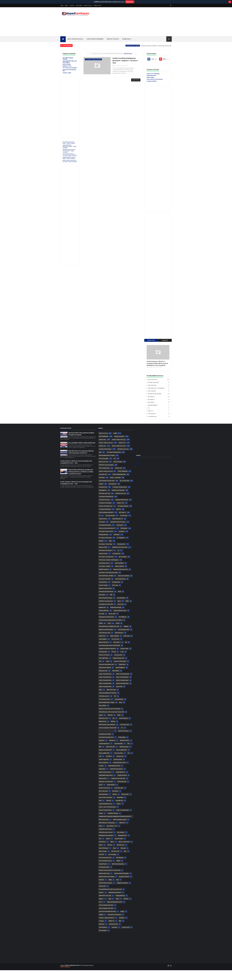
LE (99, 515)
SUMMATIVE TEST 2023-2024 (119, 547)
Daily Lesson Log (152, 379)
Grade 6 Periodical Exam (122, 680)
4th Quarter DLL (112, 484)
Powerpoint (121, 531)
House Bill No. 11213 (112, 826)
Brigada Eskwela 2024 (118, 658)
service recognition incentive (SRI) (107, 727)
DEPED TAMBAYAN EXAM (119, 474)
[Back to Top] (171, 966)
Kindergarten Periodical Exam (106, 617)
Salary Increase (103, 518)
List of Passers (115, 639)
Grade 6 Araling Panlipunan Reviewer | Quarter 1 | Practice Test (125, 60)
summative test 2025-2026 (106, 604)
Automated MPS (118, 743)
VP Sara (114, 651)
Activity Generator (151, 75)
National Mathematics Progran (106, 702)
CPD (100, 661)
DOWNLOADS (126, 39)
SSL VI (100, 902)
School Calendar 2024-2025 (106, 908)
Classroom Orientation (123, 575)
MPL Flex (110, 845)
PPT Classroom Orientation (70, 67)
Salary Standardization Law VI (114, 902)
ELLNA (100, 784)
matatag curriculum (119, 436)
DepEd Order (102, 636)
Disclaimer (79, 5)
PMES (127, 601)
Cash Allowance (121, 598)
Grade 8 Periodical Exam (122, 683)
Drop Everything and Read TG (106, 512)
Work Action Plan (113, 924)
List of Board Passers (104, 699)
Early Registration (103, 794)
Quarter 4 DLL (118, 468)
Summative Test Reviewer (114, 914)
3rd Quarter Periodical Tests (120, 487)
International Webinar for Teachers (107, 693)
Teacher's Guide (67, 72)
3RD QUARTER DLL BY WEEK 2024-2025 (109, 626)
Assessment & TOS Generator (155, 79)
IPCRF (119, 591)
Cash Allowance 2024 (123, 629)
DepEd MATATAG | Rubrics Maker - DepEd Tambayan (69, 158)
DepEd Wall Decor (120, 772)
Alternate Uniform (124, 740)
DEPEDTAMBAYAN (103, 436)
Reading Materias (152, 405)
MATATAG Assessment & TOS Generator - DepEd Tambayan (69, 151)
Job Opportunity (116, 582)
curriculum (114, 927)
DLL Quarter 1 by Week (104, 566)
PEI (126, 642)
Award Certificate (119, 563)
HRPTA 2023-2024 (152, 385)
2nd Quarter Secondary (105, 734)
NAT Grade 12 (151, 399)
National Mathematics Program (107, 455)
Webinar (113, 721)
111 (122, 727)
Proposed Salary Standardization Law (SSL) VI (110, 620)
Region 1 (101, 898)
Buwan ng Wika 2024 (121, 750)
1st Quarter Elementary (105, 509)
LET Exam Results (110, 515)
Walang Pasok (102, 721)
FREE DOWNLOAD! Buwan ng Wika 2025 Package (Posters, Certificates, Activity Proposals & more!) (80, 472)
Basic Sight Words (103, 658)
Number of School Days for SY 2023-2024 (109, 708)
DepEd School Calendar (105, 667)
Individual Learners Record (105, 832)
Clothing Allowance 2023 (119, 762)
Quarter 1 (101, 892)
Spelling (101, 914)
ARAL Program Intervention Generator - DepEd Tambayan (70, 161)
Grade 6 (101, 813)
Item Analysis (120, 832)
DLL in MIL (101, 613)
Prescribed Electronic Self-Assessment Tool (110, 889)
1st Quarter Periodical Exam (114, 452)
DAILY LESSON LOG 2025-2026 (107, 480)
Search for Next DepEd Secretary (107, 911)
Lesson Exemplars (103, 458)
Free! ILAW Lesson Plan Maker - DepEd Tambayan (69, 142)
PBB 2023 (101, 879)
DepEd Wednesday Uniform (106, 775)
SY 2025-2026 (123, 515)
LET (115, 696)
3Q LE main (115, 585)
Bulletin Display (66, 64)
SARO (117, 898)
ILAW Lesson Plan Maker (95, 39)
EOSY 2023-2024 (119, 788)
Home (61, 5)
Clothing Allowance (104, 610)
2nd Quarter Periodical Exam (106, 496)
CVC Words (109, 756)
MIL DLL (101, 845)
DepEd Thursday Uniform (116, 769)
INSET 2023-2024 (152, 391)
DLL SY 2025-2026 (124, 480)
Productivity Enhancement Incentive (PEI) (109, 645)
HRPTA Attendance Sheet (119, 819)
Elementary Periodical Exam (106, 591)
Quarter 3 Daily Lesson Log (118, 446)
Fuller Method (115, 670)
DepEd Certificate (119, 566)
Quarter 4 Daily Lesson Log (106, 471)
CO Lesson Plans (118, 753)
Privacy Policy (88, 5)
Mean (114, 848)
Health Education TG (117, 518)
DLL (115, 458)
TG (148, 408)
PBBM (110, 879)
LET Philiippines (121, 537)
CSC (100, 756)
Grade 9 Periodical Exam (105, 686)
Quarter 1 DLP (120, 503)
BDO (129, 743)
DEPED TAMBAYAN (122, 471)
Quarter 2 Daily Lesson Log (118, 439)
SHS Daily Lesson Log (104, 493)
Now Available (102, 705)
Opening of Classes (124, 876)
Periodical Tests (103, 487)
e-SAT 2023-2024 (152, 413)
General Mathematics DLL (105, 803)
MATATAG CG (102, 841)
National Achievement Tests (120, 569)
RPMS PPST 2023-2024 (105, 895)
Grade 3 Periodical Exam (122, 677)
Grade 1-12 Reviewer (115, 477)
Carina (107, 661)
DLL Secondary (122, 556)
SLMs (110, 541)
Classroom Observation (120, 661)
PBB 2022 (110, 715)
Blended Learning (124, 746)
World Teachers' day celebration (107, 724)
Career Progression (104, 759)
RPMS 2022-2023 (103, 718)
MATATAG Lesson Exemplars (106, 465)
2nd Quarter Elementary (105, 525)
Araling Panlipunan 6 (104, 743)
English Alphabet (114, 636)
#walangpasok (102, 490)
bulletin (101, 623)
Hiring (100, 826)
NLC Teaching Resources (105, 860)
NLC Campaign (112, 854)
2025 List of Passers (123, 731)
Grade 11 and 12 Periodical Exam (107, 807)
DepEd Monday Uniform (114, 765)
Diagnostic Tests (67, 66)
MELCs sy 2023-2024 (124, 841)
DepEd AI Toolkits (113, 39)
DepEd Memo (122, 664)
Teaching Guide (103, 651)
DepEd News (102, 769)
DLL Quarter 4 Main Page (105, 537)
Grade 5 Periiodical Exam (105, 810)
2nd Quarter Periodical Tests (106, 737)
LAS (100, 838)
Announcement (118, 655)
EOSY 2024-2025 (103, 791)
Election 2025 (125, 794)
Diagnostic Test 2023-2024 (118, 778)
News (120, 702)
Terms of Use (97, 5)
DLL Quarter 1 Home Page (105, 544)
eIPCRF (117, 623)
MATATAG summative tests (106, 601)
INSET (100, 689)
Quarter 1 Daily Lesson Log (106, 442)
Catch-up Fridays (117, 461)
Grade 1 (119, 803)
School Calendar (123, 718)
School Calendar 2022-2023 (106, 905)
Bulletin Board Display (115, 607)
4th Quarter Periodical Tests (106, 531)
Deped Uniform (103, 778)
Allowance (101, 740)
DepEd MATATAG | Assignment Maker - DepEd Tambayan (69, 146)
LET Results (102, 522)
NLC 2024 (101, 854)
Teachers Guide (124, 648)
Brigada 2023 (102, 607)
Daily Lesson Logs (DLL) (75, 39)
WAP (120, 921)
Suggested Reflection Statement (107, 648)
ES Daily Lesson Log (120, 493)
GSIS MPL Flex (119, 800)
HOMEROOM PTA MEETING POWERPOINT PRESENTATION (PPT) (115, 816)
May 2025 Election (103, 848)
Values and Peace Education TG (107, 528)
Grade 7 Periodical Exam (105, 683)
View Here (129, 2)
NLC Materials (119, 857)
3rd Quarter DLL (116, 553)
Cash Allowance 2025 (104, 632)
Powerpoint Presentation (105, 503)
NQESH (118, 860)
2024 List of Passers (104, 655)
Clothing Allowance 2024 (120, 610)
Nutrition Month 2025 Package (106, 876)
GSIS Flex (108, 800)
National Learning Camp (118, 864)
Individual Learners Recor (105, 829)
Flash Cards (127, 636)
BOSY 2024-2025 (110, 746)
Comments (165, 340)
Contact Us (139, 461)
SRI (113, 718)
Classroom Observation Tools (106, 664)
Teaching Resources (104, 563)
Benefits (101, 484)
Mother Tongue (103, 851)
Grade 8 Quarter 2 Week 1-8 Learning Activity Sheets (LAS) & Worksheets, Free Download (145, 46)
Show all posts (128, 53)
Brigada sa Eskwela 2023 (105, 588)
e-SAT (122, 651)
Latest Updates (103, 639)
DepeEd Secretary (122, 775)
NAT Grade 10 (151, 396)
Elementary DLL (121, 544)
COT (129, 753)
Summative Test (103, 474)
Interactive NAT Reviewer (154, 393)
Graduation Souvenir (113, 813)
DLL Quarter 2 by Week (104, 579)
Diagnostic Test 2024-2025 (106, 781)
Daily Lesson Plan (103, 461)
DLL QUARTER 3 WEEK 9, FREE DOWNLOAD (81, 443)
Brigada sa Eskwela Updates (106, 629)
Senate (122, 911)
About (66, 5)
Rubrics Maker (150, 77)
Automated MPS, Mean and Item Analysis (70, 61)
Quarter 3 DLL (102, 446)
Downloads (102, 477)
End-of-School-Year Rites (105, 797)
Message (123, 848)
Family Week (120, 797)
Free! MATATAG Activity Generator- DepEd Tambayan (70, 154)
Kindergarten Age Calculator (106, 835)
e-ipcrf (109, 623)
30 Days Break (121, 737)
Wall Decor (101, 924)
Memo (119, 601)
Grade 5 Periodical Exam (122, 810)
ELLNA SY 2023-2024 (104, 788)
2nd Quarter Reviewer (104, 499)
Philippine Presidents (122, 883)
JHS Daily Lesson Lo (104, 696)
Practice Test (102, 886)
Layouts (108, 838)
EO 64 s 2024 (112, 613)
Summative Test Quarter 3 (105, 550)
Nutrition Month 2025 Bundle (121, 873)
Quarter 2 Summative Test (105, 506)
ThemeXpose (69, 968)
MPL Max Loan (120, 845)
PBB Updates (124, 528)
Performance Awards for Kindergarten (108, 560)
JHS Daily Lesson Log (122, 449)
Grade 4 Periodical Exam (105, 680)
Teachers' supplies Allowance (106, 917)
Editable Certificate (153, 382)
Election (115, 794)
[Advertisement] (139, 21)
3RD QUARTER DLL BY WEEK (106, 575)
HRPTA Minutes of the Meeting (156, 388)
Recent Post (151, 340)
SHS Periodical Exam (104, 468)
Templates (121, 917)
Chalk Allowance (119, 632)
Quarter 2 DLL (102, 439)
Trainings (101, 921)
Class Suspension (103, 762)
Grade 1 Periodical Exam (105, 674)
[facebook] (171, 5)
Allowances (112, 740)
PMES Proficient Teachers (105, 883)
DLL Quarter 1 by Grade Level (106, 556)
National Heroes (103, 864)
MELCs (112, 841)
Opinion (101, 715)
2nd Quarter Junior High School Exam (108, 572)
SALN (109, 898)
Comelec (101, 765)
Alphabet (126, 626)
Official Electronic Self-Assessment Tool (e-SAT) (111, 712)
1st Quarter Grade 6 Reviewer (93, 59)
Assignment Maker (152, 81)
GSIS (100, 800)
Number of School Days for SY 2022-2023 (109, 870)
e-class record (125, 927)
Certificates (117, 534)
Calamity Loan (120, 756)
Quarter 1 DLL (122, 442)
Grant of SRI (119, 686)
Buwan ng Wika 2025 (104, 753)
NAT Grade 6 (151, 402)
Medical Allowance (104, 642)
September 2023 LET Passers (118, 522)
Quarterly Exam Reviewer (115, 892)
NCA (125, 851)
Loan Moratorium (119, 699)
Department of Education (118, 490)
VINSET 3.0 (150, 411)
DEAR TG (118, 509)
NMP (100, 452)
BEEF (100, 746)
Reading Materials (103, 534)
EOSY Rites (115, 791)
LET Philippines (122, 617)
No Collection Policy (104, 867)
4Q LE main (120, 604)
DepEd (115, 433)
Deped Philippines (120, 667)
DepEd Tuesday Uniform (105, 772)
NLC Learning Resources (105, 857)
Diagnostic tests (103, 670)
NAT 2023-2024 (115, 851)
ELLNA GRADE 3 (111, 784)
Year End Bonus (103, 927)
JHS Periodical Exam (120, 579)
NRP (111, 594)
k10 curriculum (152, 416)
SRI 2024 (126, 898)
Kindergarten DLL (122, 835)
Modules (101, 541)
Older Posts (135, 80)
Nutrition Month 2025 (104, 873)
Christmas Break (118, 759)
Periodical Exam (103, 582)
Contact (72, 5)
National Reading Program (105, 598)
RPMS (118, 715)
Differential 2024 (122, 781)
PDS (117, 879)
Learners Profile (119, 838)
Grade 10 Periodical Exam (122, 674)
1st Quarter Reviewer (123, 506)
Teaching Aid (119, 525)
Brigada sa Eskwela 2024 (105, 750)
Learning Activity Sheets (109, 45)
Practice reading (103, 585)
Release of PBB (103, 547)
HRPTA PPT (122, 822)
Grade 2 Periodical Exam (105, 677)
